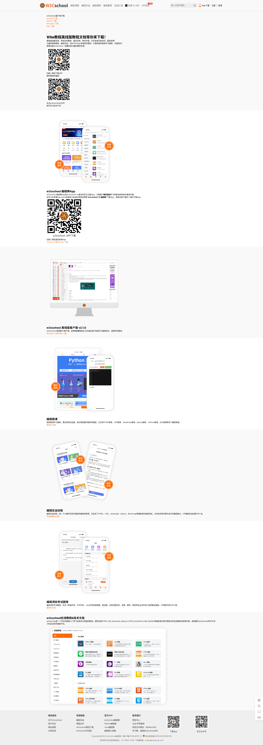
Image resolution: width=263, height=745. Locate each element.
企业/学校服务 (138, 723)
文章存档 (52, 731)
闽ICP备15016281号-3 (132, 736)
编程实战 (85, 5)
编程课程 (74, 5)
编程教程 (107, 5)
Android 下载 (52, 18)
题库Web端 (51, 608)
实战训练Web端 (53, 516)
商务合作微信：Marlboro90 (144, 727)
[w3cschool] (54, 5)
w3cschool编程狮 (112, 720)
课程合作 (80, 723)
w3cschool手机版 (84, 731)
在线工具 (118, 5)
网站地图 (52, 727)
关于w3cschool (55, 720)
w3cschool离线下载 (85, 727)
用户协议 (52, 723)
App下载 (205, 5)
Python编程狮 (110, 723)
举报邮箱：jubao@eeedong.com (149, 740)
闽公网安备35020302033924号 (158, 736)
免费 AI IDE (133, 5)
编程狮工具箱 (110, 731)
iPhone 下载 (52, 21)
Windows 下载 (52, 23)
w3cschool (111, 736)
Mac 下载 (50, 26)
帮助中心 (136, 720)
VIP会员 (146, 5)
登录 (220, 5)
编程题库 (96, 5)
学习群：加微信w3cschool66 (145, 731)
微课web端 (51, 425)
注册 (213, 5)
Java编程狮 (109, 727)
